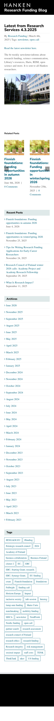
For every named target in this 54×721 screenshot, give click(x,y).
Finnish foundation (23, 581)
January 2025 (13, 365)
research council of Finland (18, 634)
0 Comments (11, 186)
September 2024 (14, 392)
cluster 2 (10, 563)
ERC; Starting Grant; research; (20, 569)
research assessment (32, 628)
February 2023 (13, 519)
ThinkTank (11, 658)
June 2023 (11, 493)
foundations (41, 581)
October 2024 (13, 385)
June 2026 (11, 305)
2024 (36, 546)
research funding (31, 640)
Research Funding (17, 36)
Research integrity (14, 646)
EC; (19, 563)
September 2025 (14, 318)
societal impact (13, 652)
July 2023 (11, 486)
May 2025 (11, 338)
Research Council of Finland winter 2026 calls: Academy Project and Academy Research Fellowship (24, 268)
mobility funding (31, 611)
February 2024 (13, 439)
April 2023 (11, 506)
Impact (28, 593)
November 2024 (14, 379)
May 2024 (11, 419)
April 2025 (11, 345)
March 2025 (12, 352)
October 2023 (13, 466)
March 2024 (12, 432)
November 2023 (14, 459)
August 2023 (12, 479)
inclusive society (13, 599)
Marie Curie (32, 605)
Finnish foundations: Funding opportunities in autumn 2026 (14, 169)
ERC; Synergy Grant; (16, 575)
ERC (27, 563)
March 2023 (12, 513)
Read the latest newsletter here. (20, 48)
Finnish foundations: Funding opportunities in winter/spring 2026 (40, 170)
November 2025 (14, 312)
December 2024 (14, 372)
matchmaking (12, 611)
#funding (28, 540)
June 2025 (11, 332)
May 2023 (11, 499)
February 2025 (13, 359)
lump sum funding (14, 605)
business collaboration (16, 557)
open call (34, 39)
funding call (24, 587)
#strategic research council (18, 546)
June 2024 (11, 412)
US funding (33, 658)
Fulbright (10, 587)
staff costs (28, 652)
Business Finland (39, 557)
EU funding (35, 575)
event (8, 581)
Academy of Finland (15, 552)
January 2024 (13, 446)
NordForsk (35, 617)
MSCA (9, 617)
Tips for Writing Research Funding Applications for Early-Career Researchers (24, 250)
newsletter (23, 39)
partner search (12, 628)
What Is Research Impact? (20, 282)
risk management (35, 646)
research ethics (12, 640)
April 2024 (11, 426)
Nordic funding (13, 623)
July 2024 (11, 405)
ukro (22, 658)
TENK (40, 652)
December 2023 (14, 452)
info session (30, 599)
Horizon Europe (13, 593)
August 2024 (12, 399)
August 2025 (12, 325)
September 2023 (14, 472)
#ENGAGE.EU (13, 540)
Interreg (43, 599)
